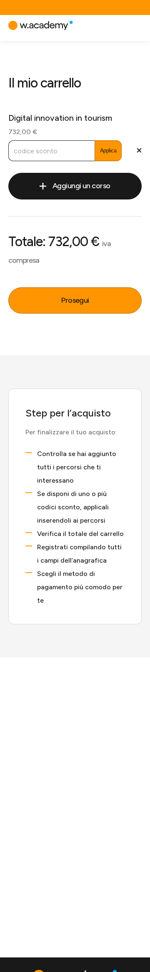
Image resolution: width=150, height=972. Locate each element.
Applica (108, 150)
